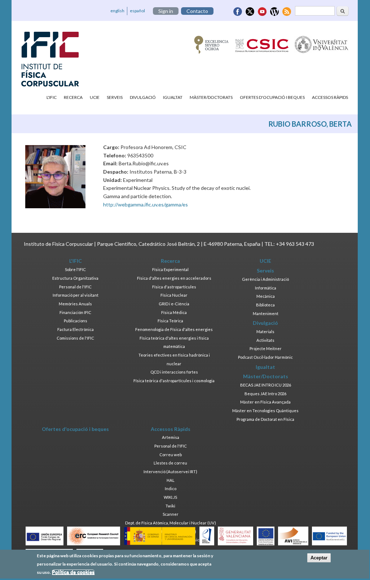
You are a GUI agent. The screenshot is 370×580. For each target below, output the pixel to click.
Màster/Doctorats (211, 97)
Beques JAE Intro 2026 (265, 393)
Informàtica (265, 287)
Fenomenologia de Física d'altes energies (174, 329)
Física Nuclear (174, 295)
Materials (265, 331)
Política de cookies (73, 572)
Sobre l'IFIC (75, 269)
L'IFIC (52, 97)
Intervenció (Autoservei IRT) (170, 471)
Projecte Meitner (266, 348)
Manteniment (265, 313)
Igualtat (172, 97)
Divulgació (143, 97)
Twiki (170, 505)
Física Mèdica (174, 312)
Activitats (265, 340)
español (137, 10)
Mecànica (265, 296)
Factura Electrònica (75, 329)
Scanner (171, 514)
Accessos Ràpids (330, 97)
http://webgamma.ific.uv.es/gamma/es (145, 204)
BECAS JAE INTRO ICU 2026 (265, 385)
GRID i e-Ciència (174, 303)
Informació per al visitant (75, 295)
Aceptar (318, 558)
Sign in (165, 11)
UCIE (95, 97)
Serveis (115, 97)
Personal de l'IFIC (75, 286)
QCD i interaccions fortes (174, 372)
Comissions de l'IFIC (75, 338)
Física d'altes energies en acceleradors (174, 278)
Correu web (170, 454)
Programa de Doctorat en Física (265, 419)
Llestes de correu (170, 463)
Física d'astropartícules (174, 286)
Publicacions (75, 320)
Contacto (197, 11)
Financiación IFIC (75, 312)
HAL (171, 480)
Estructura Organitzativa (75, 278)
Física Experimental (170, 269)
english (117, 10)
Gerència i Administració (265, 279)
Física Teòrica (170, 320)
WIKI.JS (170, 497)
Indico (170, 488)
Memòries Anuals (75, 303)
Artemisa (170, 437)
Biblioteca (265, 304)
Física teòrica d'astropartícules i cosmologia (174, 380)
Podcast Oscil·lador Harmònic (265, 357)
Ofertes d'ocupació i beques (272, 97)
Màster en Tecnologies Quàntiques (265, 410)
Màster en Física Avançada (265, 402)
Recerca (73, 97)
